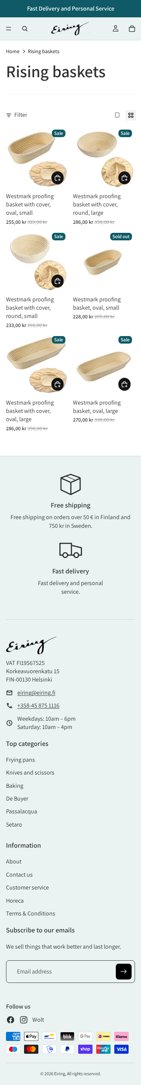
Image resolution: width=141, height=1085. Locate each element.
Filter (20, 115)
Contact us (19, 875)
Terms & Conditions (30, 913)
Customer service (27, 887)
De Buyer (17, 798)
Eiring (59, 1073)
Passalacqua (21, 811)
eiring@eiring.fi (36, 693)
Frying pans (20, 760)
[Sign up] (124, 972)
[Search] (25, 28)
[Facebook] (10, 1019)
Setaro (14, 824)
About (13, 861)
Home (13, 51)
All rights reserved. (84, 1073)
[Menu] (8, 28)
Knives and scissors (30, 772)
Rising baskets (43, 51)
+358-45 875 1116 (38, 705)
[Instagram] (23, 1019)
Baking (14, 786)
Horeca (15, 901)
